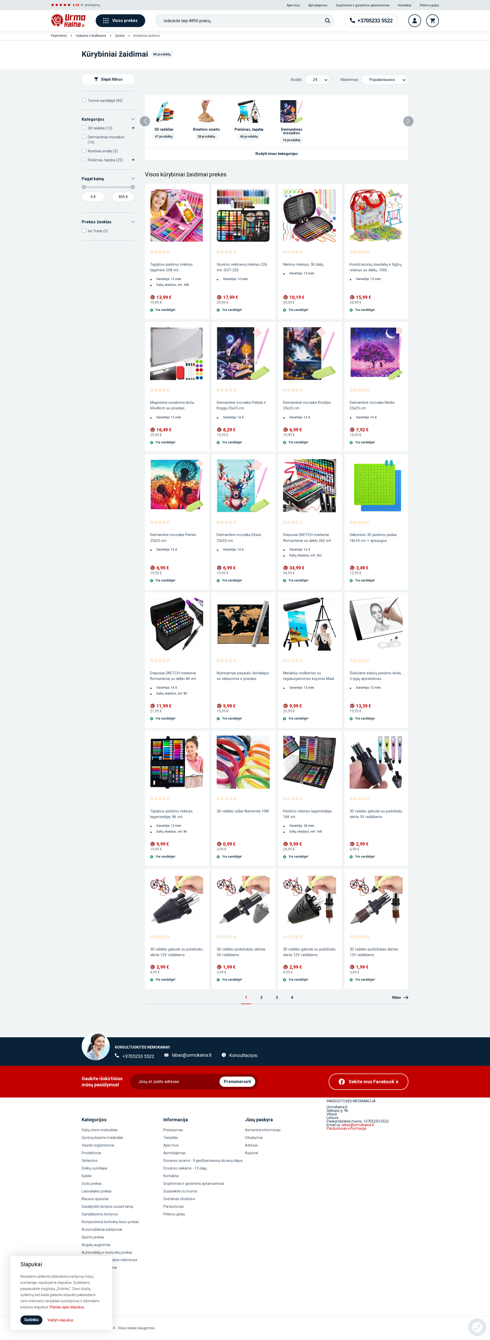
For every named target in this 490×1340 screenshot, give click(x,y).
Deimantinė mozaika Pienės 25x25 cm (173, 537)
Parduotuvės (173, 1206)
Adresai (251, 1145)
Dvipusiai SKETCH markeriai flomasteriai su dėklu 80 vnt (173, 676)
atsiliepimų (92, 5)
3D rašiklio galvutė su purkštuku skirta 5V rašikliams (376, 814)
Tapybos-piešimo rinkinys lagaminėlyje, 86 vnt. (171, 814)
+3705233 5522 (138, 1056)
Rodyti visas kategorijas (276, 153)
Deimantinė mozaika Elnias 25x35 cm (239, 537)
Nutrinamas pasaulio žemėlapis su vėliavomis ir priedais (243, 676)
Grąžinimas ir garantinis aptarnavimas (363, 5)
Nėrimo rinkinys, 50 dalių (303, 264)
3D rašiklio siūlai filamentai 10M (243, 811)
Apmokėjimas (317, 5)
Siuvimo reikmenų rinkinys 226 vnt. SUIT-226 (242, 267)
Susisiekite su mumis (180, 1191)
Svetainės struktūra (179, 1199)
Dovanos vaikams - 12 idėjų (185, 1168)
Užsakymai (254, 1138)
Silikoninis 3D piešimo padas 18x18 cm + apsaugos (373, 537)
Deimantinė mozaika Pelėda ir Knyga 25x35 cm (241, 405)
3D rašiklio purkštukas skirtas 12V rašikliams (374, 952)
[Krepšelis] (432, 20)
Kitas (396, 997)
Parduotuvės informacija (346, 1128)
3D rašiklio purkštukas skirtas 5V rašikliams (241, 952)
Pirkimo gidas (429, 5)
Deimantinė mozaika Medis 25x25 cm (372, 405)
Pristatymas (173, 1130)
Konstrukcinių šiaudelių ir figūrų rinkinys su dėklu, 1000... (375, 267)
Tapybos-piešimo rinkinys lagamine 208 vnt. (171, 267)
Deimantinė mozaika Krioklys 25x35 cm (307, 405)
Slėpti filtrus (111, 79)
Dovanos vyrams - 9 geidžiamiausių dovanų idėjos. (203, 1161)
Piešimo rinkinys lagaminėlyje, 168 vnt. (307, 814)
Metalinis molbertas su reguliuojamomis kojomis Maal (308, 676)
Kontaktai (404, 5)
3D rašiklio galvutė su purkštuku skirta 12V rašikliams (176, 952)
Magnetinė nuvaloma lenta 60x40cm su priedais (172, 405)
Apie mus (293, 5)
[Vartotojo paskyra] (414, 20)
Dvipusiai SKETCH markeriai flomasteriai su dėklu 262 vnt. (307, 537)
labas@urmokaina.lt (192, 1055)
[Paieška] (327, 20)
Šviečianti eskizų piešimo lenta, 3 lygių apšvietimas (375, 676)
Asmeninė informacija (262, 1130)
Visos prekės (125, 20)
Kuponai (251, 1153)
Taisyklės (170, 1138)
